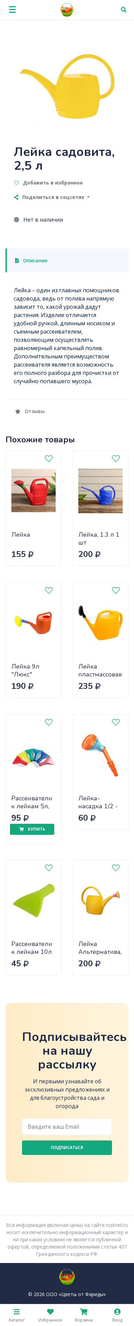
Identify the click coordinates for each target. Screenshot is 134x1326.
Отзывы (34, 411)
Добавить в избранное (52, 182)
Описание (34, 260)
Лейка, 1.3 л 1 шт (99, 538)
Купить (36, 829)
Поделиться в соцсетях (53, 197)
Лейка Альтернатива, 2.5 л (100, 952)
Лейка (20, 534)
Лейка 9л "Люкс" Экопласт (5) (29, 674)
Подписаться (67, 1147)
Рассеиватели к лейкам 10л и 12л (31, 952)
